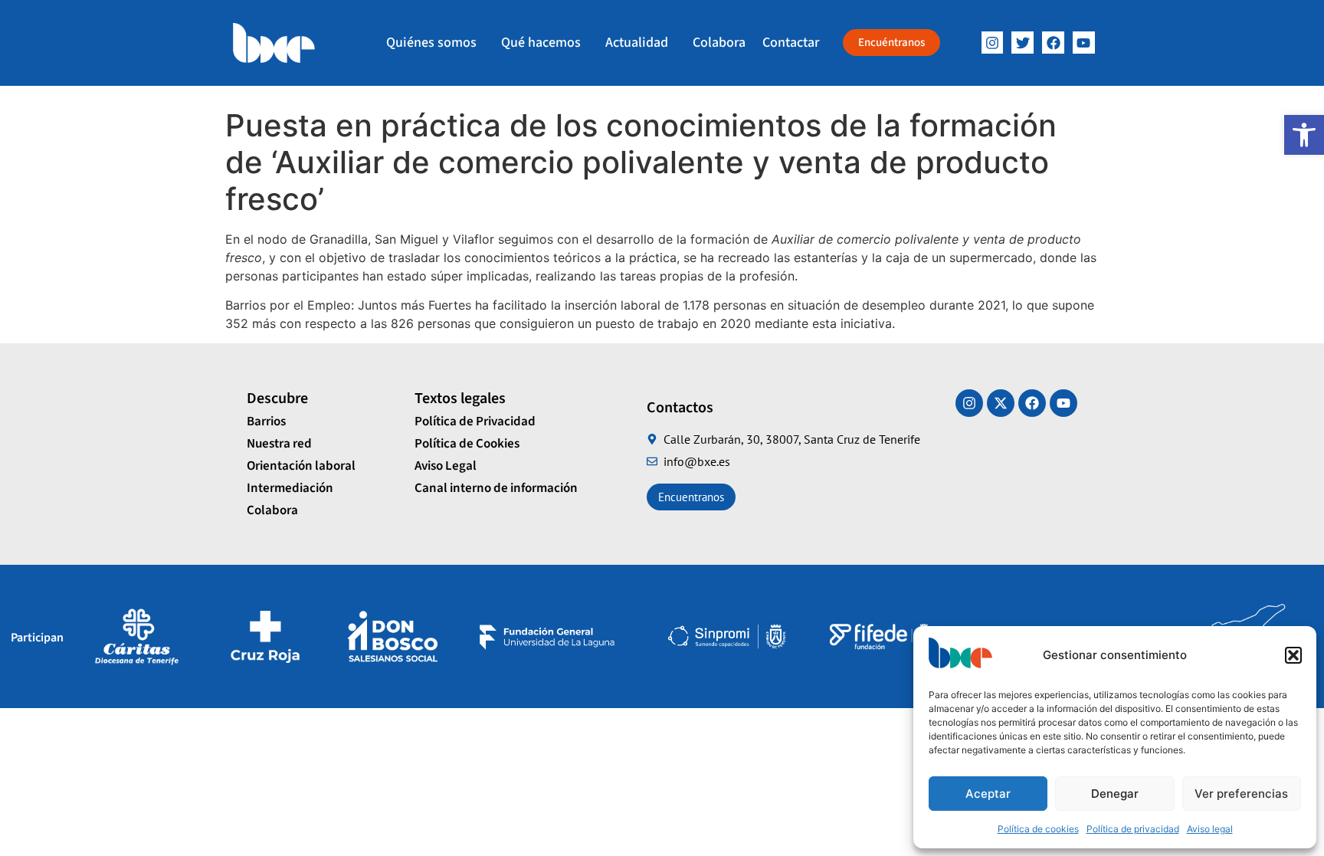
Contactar (790, 42)
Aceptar (988, 793)
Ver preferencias (1241, 793)
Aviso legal (1210, 829)
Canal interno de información (496, 488)
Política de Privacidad (475, 421)
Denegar (1115, 793)
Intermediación (290, 488)
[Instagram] (993, 42)
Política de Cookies (467, 444)
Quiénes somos (431, 42)
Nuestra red (279, 444)
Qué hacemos (541, 42)
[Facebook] (1053, 42)
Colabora (719, 42)
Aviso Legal (446, 466)
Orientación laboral (301, 466)
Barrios (266, 421)
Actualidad (636, 42)
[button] (1304, 135)
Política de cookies (1038, 829)
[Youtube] (1063, 403)
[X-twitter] (1000, 403)
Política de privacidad (1132, 829)
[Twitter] (1022, 42)
